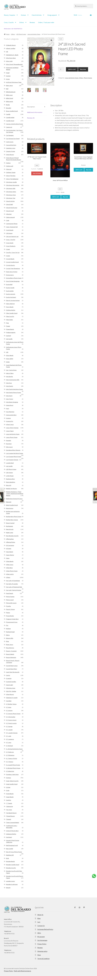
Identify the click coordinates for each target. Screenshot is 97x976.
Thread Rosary (10, 816)
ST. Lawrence (10, 739)
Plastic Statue (10, 609)
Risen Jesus (9, 644)
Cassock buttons (11, 145)
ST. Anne (8, 707)
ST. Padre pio (10, 752)
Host (7, 408)
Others (21, 22)
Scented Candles (11, 682)
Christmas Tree (10, 198)
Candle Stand (10, 121)
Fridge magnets (10, 332)
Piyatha (8, 606)
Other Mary (9, 568)
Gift (7, 352)
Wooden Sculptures (12, 884)
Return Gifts (9, 638)
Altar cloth (9, 61)
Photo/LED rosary (11, 603)
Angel (7, 73)
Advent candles (10, 48)
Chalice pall (9, 166)
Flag (7, 323)
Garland (8, 336)
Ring (7, 641)
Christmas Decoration (12, 185)
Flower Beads (10, 329)
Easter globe (10, 291)
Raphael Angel (10, 632)
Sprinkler (8, 701)
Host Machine (10, 412)
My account (41, 937)
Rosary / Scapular (9, 15)
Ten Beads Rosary (11, 813)
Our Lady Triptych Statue (13, 590)
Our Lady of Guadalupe (13, 580)
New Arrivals (9, 529)
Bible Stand (9, 98)
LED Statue (9, 472)
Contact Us (41, 926)
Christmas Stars (11, 195)
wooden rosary (10, 881)
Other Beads (9, 561)
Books (8, 105)
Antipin (8, 76)
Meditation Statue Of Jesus (14, 499)
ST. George (9, 726)
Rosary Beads (10, 654)
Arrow (8, 79)
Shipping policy (42, 951)
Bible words (9, 101)
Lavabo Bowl (10, 463)
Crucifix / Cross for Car (13, 252)
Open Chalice (10, 555)
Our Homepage (42, 940)
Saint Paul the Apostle (12, 672)
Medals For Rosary (11, 488)
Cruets (8, 256)
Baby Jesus (9, 85)
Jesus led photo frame (33, 34)
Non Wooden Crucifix (12, 536)
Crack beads (9, 230)
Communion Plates (11, 224)
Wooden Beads (10, 861)
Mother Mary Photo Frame (13, 516)
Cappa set (9, 127)
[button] (51, 40)
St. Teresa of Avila (11, 758)
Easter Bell (9, 284)
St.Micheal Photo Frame (13, 768)
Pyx (7, 625)
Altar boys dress (11, 58)
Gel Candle (9, 339)
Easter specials (10, 294)
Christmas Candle (11, 182)
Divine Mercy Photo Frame (13, 278)
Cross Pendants (10, 246)
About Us (40, 915)
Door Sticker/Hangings (13, 281)
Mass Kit (8, 485)
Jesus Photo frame (11, 437)
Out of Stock (37, 173)
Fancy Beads (9, 307)
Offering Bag (10, 539)
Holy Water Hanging (12, 402)
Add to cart (72, 69)
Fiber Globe (9, 320)
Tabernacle (9, 806)
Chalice (8, 163)
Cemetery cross (10, 148)
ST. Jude (8, 736)
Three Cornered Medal (12, 822)
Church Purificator (11, 208)
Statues (23, 15)
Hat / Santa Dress (11, 370)
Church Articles (37, 15)
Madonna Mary (10, 479)
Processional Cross (11, 622)
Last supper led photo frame (14, 453)
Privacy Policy (41, 944)
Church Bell (9, 204)
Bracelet (8, 108)
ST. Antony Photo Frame (13, 713)
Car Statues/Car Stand (13, 138)
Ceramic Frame (10, 151)
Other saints (10, 574)
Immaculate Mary (11, 415)
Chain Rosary (10, 154)
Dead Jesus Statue (11, 272)
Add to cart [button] (55, 197)
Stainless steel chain (12, 774)
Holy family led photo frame (14, 389)
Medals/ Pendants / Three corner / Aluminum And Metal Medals (14, 493)
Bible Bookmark (10, 92)
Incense (8, 418)
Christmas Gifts (10, 188)
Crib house (9, 233)
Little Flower (10, 476)
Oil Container (10, 545)
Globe (8, 362)
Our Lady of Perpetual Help (14, 587)
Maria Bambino (10, 482)
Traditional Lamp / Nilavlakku (11, 826)
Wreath (8, 887)
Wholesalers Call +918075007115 (13, 29)
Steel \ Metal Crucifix (12, 781)
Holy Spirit (9, 396)
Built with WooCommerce (22, 971)
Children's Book (10, 172)
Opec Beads (9, 552)
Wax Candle (9, 849)
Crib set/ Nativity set (12, 236)
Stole (7, 790)
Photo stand (10, 600)
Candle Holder (10, 117)
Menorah (8, 502)
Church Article (10, 201)
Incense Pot (9, 421)
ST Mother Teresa (11, 704)
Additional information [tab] (34, 112)
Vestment (9, 837)
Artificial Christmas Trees (13, 82)
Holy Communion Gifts (12, 380)
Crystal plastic (10, 265)
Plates (8, 612)
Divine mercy (10, 275)
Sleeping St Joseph (11, 698)
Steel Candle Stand (11, 784)
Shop (39, 955)
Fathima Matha (10, 310)
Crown (8, 249)
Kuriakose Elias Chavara (13, 450)
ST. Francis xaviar (11, 723)
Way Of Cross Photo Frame (14, 852)
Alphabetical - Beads (12, 55)
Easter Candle (10, 288)
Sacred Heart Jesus (12, 666)
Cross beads (9, 243)
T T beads (9, 803)
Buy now (83, 69)
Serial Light (9, 685)
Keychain (9, 444)
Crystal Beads (10, 259)
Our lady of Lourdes (12, 584)
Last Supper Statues (12, 460)
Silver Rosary (10, 694)
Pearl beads (9, 593)
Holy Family (9, 386)
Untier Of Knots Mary (12, 831)
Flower (8, 326)
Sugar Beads (10, 797)
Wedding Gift (10, 855)
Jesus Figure (10, 431)
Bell (7, 89)
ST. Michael (9, 746)
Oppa (7, 558)
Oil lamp (8, 548)
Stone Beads (10, 794)
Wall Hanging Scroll (12, 845)
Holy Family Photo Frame (13, 392)
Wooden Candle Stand (12, 864)
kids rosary (9, 447)
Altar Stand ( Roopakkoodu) (14, 64)
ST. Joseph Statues (12, 733)
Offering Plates (10, 542)
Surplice (8, 800)
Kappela (8, 440)
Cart (38, 922)
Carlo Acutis (9, 142)
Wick (7, 858)
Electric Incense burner (13, 300)
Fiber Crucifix (10, 316)
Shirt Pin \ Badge (11, 691)
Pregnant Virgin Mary (12, 619)
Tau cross (9, 810)
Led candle (9, 466)
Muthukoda (9, 526)
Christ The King (10, 176)
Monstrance (9, 508)
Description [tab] (31, 107)
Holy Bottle (9, 376)
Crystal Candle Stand (12, 262)
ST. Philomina (10, 755)
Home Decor (9, 405)
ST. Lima (8, 742)
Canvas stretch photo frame (14, 124)
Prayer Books (10, 616)
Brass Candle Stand (12, 111)
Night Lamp (9, 532)
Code (7, 220)
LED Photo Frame (21, 34)
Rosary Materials (11, 657)
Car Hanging (9, 135)
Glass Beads (9, 355)
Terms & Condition (43, 959)
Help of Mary (10, 373)
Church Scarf (10, 211)
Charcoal (8, 169)
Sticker (8, 787)
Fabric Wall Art (10, 304)
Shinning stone (10, 688)
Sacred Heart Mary (11, 669)
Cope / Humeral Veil (12, 227)
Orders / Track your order (46, 22)
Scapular (8, 678)
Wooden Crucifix (11, 868)
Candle (8, 114)
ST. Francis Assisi (11, 720)
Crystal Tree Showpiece (13, 268)
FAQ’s (39, 933)
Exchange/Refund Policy (45, 929)
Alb (7, 52)
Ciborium (9, 214)
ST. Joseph (9, 730)
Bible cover (9, 95)
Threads (8, 819)
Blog (39, 918)
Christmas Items (11, 192)
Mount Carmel (10, 523)
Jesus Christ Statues (12, 428)
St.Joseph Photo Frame (13, 765)
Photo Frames (88, 78)
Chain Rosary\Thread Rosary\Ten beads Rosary (13, 159)
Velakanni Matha (11, 834)
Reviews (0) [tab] (30, 118)
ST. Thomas (9, 762)
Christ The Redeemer (12, 179)
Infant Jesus (10, 424)
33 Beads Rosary (11, 45)
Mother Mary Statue (12, 520)
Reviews (32, 22)
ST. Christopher (10, 717)
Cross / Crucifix (9, 22)
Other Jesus (9, 564)
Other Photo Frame (11, 571)
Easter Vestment (11, 297)
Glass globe (9, 359)
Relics (8, 635)
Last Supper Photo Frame (13, 456)
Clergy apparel (52, 15)
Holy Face (9, 383)
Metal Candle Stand (12, 505)
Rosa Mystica (10, 648)
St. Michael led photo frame (14, 749)
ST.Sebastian (10, 771)
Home (7, 34)
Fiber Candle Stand (11, 313)
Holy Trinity (9, 399)
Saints (8, 675)
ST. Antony (9, 710)
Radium (8, 628)
